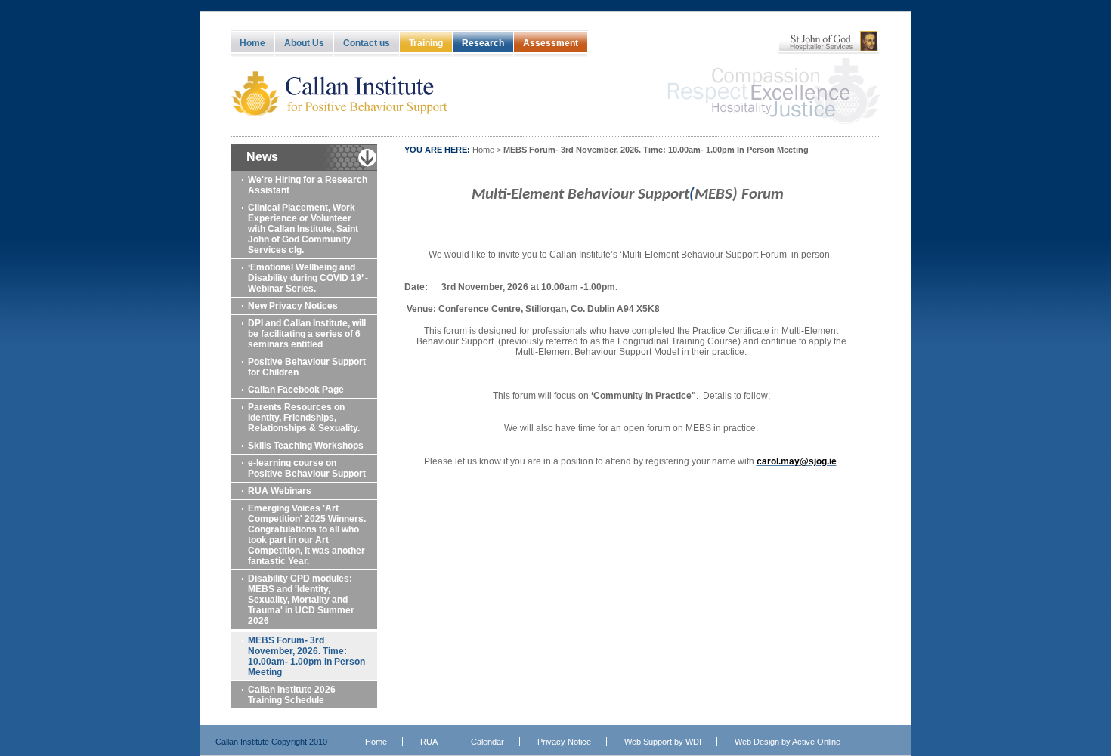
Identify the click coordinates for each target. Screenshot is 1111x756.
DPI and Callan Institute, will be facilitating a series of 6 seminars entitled (307, 334)
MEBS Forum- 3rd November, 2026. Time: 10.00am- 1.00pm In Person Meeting (306, 656)
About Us (304, 43)
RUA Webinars (279, 491)
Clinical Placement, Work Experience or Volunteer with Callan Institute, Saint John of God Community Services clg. (303, 228)
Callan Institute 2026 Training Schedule (292, 694)
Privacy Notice (564, 741)
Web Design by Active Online (787, 741)
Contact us (366, 43)
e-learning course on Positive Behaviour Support (307, 468)
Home (252, 43)
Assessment (550, 43)
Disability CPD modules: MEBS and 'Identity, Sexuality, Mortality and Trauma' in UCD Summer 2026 (301, 599)
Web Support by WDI (662, 741)
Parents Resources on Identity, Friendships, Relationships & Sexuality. (304, 418)
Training (426, 43)
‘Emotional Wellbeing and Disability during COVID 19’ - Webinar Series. (308, 278)
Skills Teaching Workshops (306, 445)
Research (483, 43)
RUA (429, 741)
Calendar (487, 741)
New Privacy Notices (293, 306)
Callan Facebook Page (296, 389)
